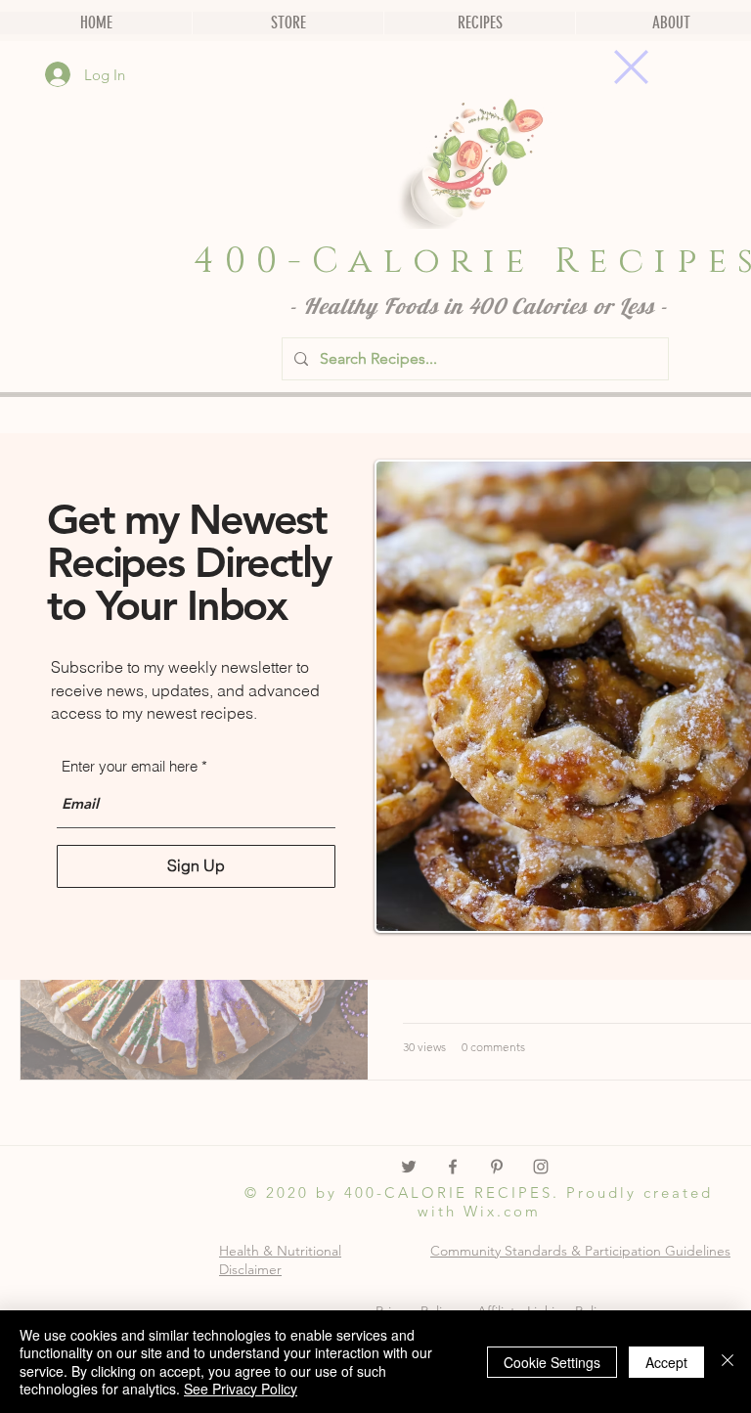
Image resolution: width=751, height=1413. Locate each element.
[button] (631, 67)
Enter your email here (130, 766)
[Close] (727, 1361)
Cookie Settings (552, 1362)
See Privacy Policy (240, 1388)
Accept (666, 1362)
